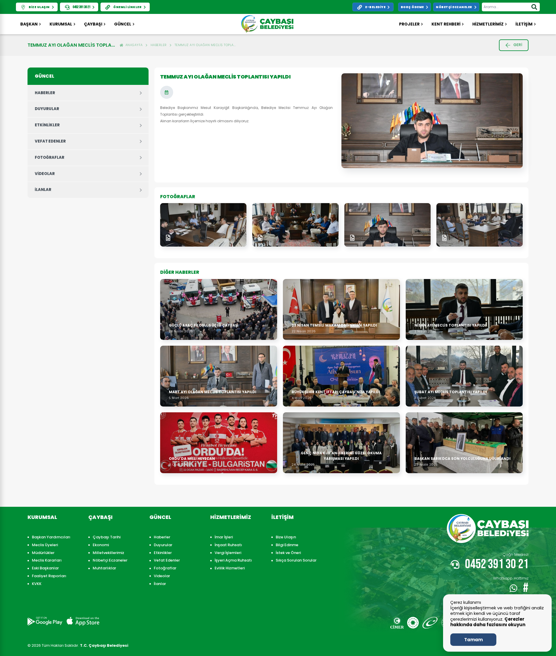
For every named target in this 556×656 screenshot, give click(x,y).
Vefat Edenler (50, 141)
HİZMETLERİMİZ (488, 24)
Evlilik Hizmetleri (230, 568)
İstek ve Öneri (288, 552)
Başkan (29, 24)
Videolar (45, 173)
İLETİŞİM (524, 24)
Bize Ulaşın (286, 537)
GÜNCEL (122, 24)
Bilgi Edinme (287, 545)
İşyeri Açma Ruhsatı (233, 560)
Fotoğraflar (49, 157)
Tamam (473, 640)
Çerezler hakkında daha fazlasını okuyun (487, 622)
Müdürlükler (43, 552)
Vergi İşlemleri (228, 552)
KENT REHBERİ (445, 24)
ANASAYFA (133, 45)
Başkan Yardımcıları (51, 537)
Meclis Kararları (47, 560)
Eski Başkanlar (45, 568)
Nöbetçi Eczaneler (110, 560)
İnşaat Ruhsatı (228, 545)
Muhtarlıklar (104, 568)
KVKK (36, 583)
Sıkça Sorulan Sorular (296, 560)
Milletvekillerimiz (108, 552)
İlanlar (43, 189)
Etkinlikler (47, 125)
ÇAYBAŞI (93, 24)
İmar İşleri (224, 537)
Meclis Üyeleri (45, 545)
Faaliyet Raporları (49, 576)
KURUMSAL (61, 24)
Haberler (159, 45)
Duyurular (47, 109)
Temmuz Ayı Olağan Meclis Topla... (205, 45)
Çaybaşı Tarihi (106, 537)
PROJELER (409, 24)
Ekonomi (101, 545)
